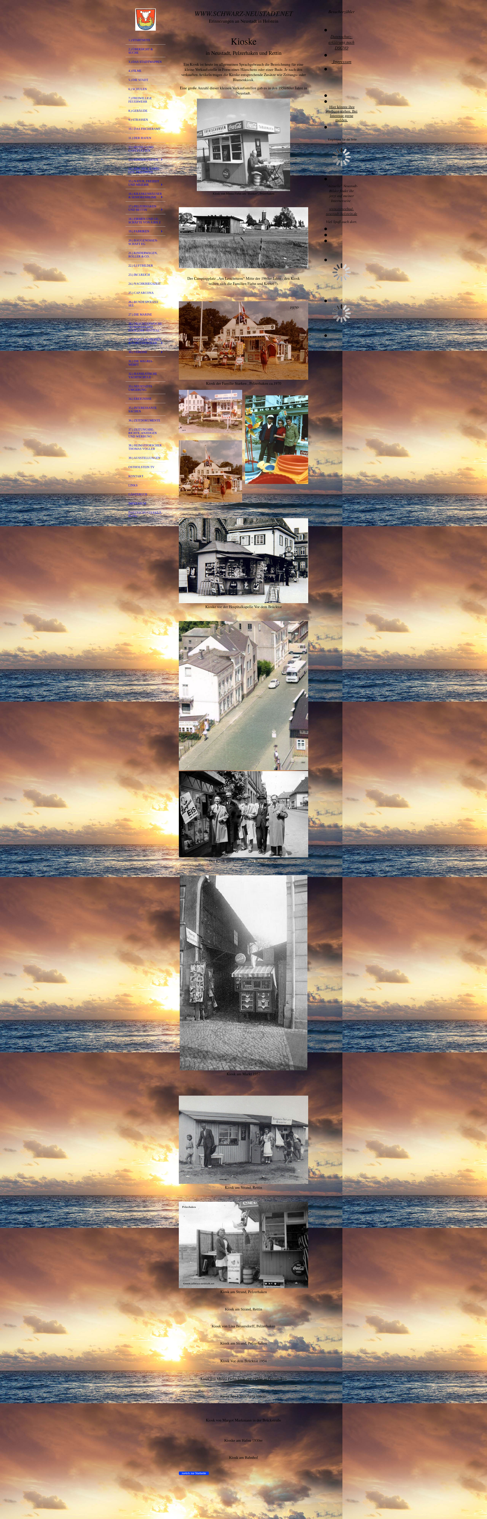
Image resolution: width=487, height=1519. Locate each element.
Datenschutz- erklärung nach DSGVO (341, 41)
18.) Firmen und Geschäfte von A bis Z (144, 220)
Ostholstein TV (141, 467)
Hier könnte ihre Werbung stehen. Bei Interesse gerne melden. (341, 113)
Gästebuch (137, 494)
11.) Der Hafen (139, 138)
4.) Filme (135, 70)
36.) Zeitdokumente (144, 420)
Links (133, 485)
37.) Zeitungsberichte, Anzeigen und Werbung (142, 433)
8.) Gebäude (137, 110)
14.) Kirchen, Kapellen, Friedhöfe (144, 170)
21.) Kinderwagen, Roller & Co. (143, 254)
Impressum (137, 503)
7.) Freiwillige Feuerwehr (140, 100)
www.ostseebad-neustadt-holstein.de (341, 211)
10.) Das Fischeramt (144, 128)
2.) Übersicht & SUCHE (140, 51)
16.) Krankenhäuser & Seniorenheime (145, 195)
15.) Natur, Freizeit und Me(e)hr (143, 183)
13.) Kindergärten (143, 159)
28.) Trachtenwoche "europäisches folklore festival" (145, 327)
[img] (145, 20)
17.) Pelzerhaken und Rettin (142, 208)
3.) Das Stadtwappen (145, 61)
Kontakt (135, 476)
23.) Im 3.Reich (139, 274)
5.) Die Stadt (138, 80)
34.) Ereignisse (140, 398)
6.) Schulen (137, 89)
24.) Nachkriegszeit (144, 283)
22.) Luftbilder (140, 265)
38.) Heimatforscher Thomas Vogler (145, 447)
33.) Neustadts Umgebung (140, 388)
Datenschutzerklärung (145, 514)
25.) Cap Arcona (141, 292)
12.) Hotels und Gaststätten (141, 149)
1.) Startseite (139, 40)
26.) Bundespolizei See (143, 303)
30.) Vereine (137, 352)
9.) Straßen (138, 119)
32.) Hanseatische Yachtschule (142, 375)
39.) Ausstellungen (144, 458)
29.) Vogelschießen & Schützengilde (144, 341)
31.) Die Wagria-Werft (140, 363)
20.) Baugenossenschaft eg (143, 242)
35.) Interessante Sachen (142, 409)
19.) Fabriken (138, 231)
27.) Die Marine (140, 314)
